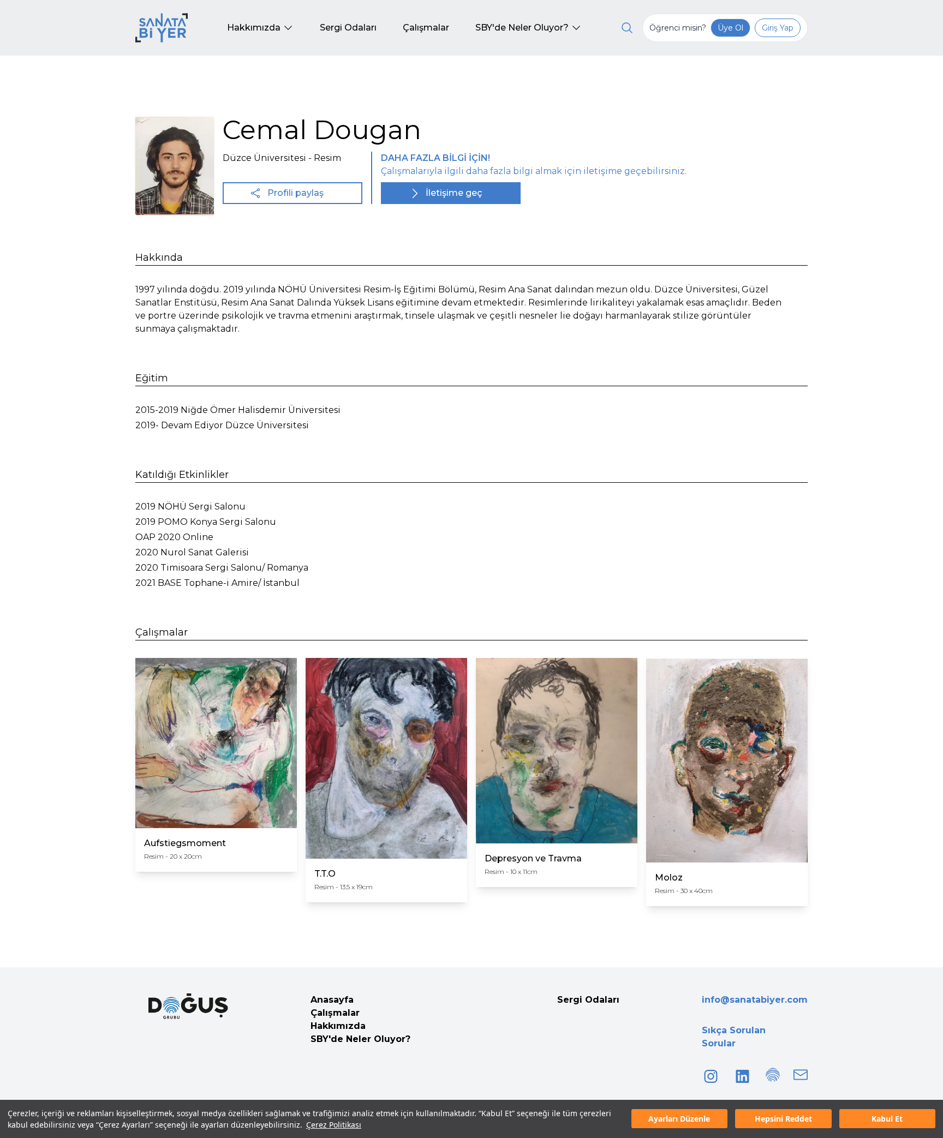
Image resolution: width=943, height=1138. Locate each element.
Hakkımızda (338, 1026)
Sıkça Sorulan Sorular (734, 1037)
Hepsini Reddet (783, 1119)
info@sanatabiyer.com (755, 1000)
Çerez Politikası (333, 1124)
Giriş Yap (777, 28)
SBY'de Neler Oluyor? (360, 1039)
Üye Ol (730, 28)
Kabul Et (887, 1119)
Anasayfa (332, 1000)
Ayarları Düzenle (679, 1119)
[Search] (627, 27)
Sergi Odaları (588, 1000)
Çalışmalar (335, 1013)
